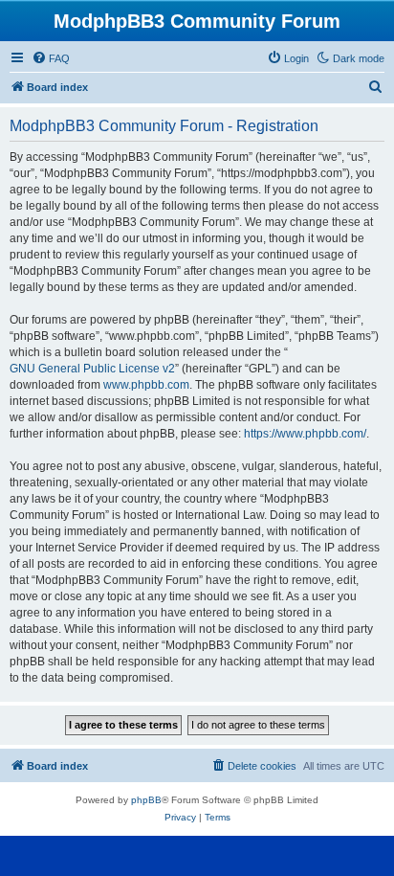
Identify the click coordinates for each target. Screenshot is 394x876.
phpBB (146, 800)
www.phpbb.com (146, 385)
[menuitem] (51, 58)
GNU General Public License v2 (92, 368)
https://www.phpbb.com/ (305, 433)
